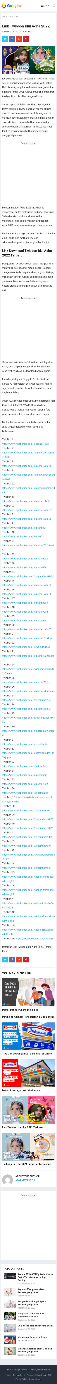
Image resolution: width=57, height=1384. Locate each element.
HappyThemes (43, 1370)
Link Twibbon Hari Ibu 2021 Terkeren (23, 1127)
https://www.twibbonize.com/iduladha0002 (25, 558)
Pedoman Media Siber (36, 1375)
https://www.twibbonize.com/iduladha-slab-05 (27, 594)
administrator (10, 32)
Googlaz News (20, 1370)
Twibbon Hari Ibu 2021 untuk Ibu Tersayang (26, 1164)
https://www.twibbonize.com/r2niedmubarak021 (27, 828)
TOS (50, 1375)
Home (4, 17)
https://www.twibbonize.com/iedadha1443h (25, 443)
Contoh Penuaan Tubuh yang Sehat (35, 1325)
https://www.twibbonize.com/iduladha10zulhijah (27, 638)
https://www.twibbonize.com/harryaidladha (25, 744)
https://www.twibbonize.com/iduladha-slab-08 (27, 466)
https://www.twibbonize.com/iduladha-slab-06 (27, 518)
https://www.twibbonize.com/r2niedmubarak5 (26, 867)
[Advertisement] (28, 175)
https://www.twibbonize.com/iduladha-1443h (26, 501)
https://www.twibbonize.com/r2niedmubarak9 (26, 845)
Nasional (14, 17)
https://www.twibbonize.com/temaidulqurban (26, 647)
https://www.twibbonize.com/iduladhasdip (24, 775)
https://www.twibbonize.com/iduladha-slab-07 (27, 510)
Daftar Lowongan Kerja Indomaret (21, 1090)
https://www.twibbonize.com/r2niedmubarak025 (27, 819)
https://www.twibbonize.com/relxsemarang (25, 792)
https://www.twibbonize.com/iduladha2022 (25, 784)
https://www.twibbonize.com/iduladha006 (24, 620)
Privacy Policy (21, 1379)
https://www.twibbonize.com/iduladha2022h (25, 682)
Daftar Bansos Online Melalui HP (20, 1009)
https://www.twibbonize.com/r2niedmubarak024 (27, 576)
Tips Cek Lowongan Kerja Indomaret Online (27, 1053)
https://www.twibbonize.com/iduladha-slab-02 (27, 629)
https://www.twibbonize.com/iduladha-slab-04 (27, 708)
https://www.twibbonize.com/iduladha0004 (25, 611)
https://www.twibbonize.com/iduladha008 (24, 567)
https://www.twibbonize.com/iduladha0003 (25, 602)
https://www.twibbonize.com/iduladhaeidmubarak (28, 691)
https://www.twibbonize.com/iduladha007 (24, 527)
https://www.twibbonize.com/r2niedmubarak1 (26, 810)
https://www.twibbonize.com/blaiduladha (24, 766)
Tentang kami (19, 1375)
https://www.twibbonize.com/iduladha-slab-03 (27, 585)
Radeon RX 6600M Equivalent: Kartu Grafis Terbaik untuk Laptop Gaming (35, 1277)
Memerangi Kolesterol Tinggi (33, 1337)
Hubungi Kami (35, 1379)
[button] (45, 5)
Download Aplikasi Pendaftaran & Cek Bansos (28, 1016)
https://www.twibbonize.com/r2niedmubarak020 (27, 837)
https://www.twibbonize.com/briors (34, 938)
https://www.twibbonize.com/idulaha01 (23, 536)
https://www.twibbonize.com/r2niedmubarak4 (26, 700)
